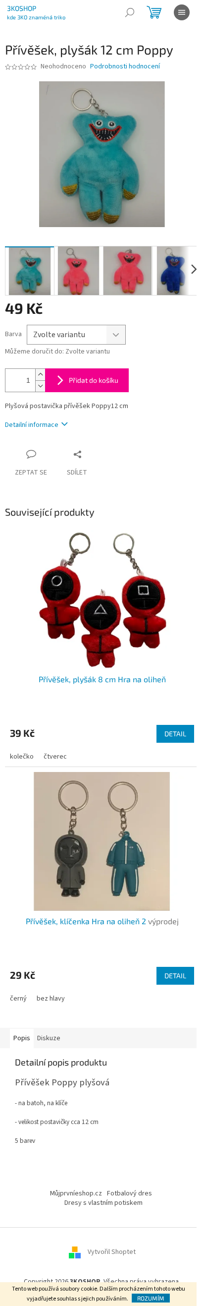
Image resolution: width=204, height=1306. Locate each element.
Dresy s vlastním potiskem (103, 1203)
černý (18, 999)
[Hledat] (130, 12)
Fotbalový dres (129, 1193)
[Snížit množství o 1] (40, 386)
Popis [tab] (21, 1038)
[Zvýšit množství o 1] (40, 374)
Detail (175, 733)
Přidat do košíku (93, 380)
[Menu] (182, 12)
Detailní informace (31, 425)
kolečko (22, 757)
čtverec (55, 757)
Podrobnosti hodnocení (125, 66)
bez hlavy (51, 999)
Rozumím (150, 1298)
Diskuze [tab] (48, 1038)
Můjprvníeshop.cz (76, 1193)
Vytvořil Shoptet (112, 1252)
